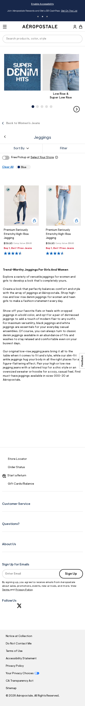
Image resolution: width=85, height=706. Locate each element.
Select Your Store (42, 157)
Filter (63, 148)
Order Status (16, 467)
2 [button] (42, 16)
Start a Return (16, 475)
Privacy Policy (23, 590)
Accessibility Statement (21, 658)
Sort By (19, 148)
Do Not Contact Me (19, 643)
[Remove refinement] (27, 167)
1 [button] (38, 16)
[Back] (5, 136)
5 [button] (50, 102)
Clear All (7, 167)
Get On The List (69, 11)
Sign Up (71, 574)
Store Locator (17, 459)
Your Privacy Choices (20, 673)
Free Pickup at (32, 157)
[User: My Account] (75, 27)
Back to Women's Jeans (23, 123)
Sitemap (11, 688)
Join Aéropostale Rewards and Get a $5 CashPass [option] (42, 11)
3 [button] (47, 16)
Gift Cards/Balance (21, 484)
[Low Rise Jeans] (60, 72)
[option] (23, 72)
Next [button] (76, 109)
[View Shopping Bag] (80, 27)
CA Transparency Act (19, 681)
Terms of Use (14, 651)
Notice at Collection (19, 636)
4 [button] (46, 102)
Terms (6, 590)
